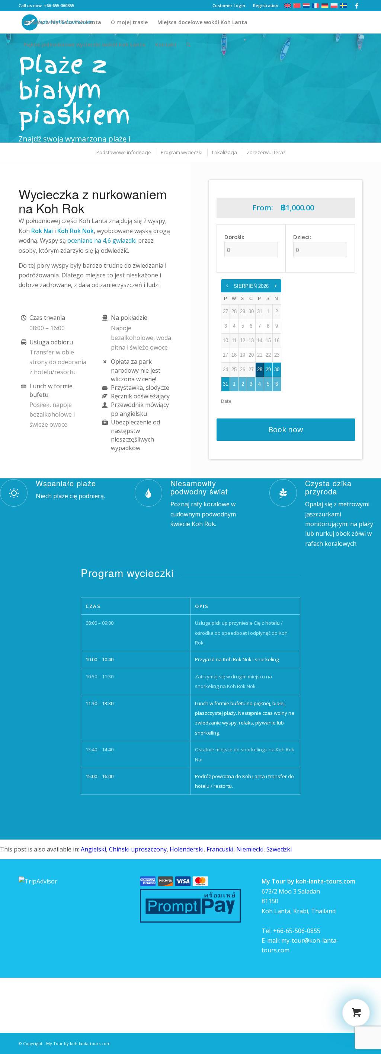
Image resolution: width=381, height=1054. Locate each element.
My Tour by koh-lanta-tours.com (78, 1043)
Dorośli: (234, 237)
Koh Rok (203, 524)
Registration (265, 5)
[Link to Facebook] (356, 5)
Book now (285, 429)
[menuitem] (62, 22)
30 (276, 369)
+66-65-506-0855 (296, 931)
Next (364, 88)
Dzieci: (302, 237)
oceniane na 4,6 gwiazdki (102, 240)
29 (268, 369)
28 (259, 369)
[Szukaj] (188, 45)
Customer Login (228, 5)
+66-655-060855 (59, 5)
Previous (17, 88)
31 (225, 384)
